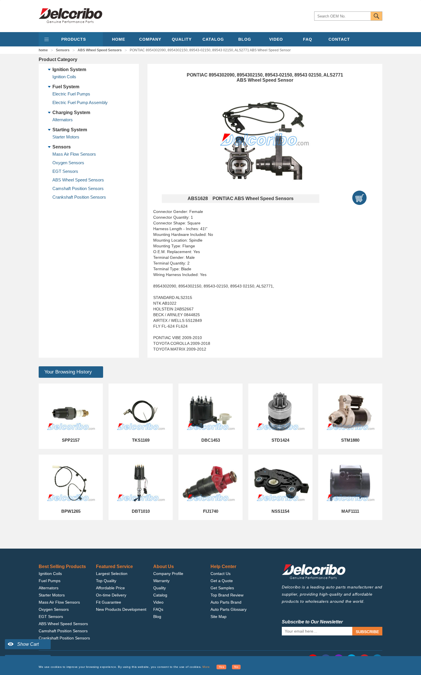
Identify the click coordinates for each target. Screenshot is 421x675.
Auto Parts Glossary (228, 609)
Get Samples (222, 588)
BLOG (244, 39)
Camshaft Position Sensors (78, 188)
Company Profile (168, 573)
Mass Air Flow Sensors (74, 154)
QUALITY (182, 39)
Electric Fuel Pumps (71, 93)
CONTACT (339, 39)
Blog (157, 616)
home (43, 50)
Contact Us (220, 573)
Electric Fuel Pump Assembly (80, 102)
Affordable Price (110, 588)
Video (158, 602)
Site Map (218, 616)
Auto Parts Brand (225, 602)
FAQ (307, 39)
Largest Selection (111, 573)
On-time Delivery (111, 595)
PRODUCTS (73, 39)
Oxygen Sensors (68, 162)
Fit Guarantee (108, 602)
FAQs (158, 609)
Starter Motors (65, 136)
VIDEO (276, 39)
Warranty (161, 580)
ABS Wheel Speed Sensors (100, 50)
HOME (118, 39)
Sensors (63, 50)
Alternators (62, 119)
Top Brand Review (226, 595)
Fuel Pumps (49, 580)
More (206, 666)
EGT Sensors (65, 171)
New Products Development (121, 609)
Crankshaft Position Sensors (79, 197)
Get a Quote (221, 580)
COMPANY (150, 39)
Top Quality (106, 580)
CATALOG (213, 39)
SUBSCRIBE (367, 631)
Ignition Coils (64, 76)
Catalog (160, 595)
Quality (159, 588)
